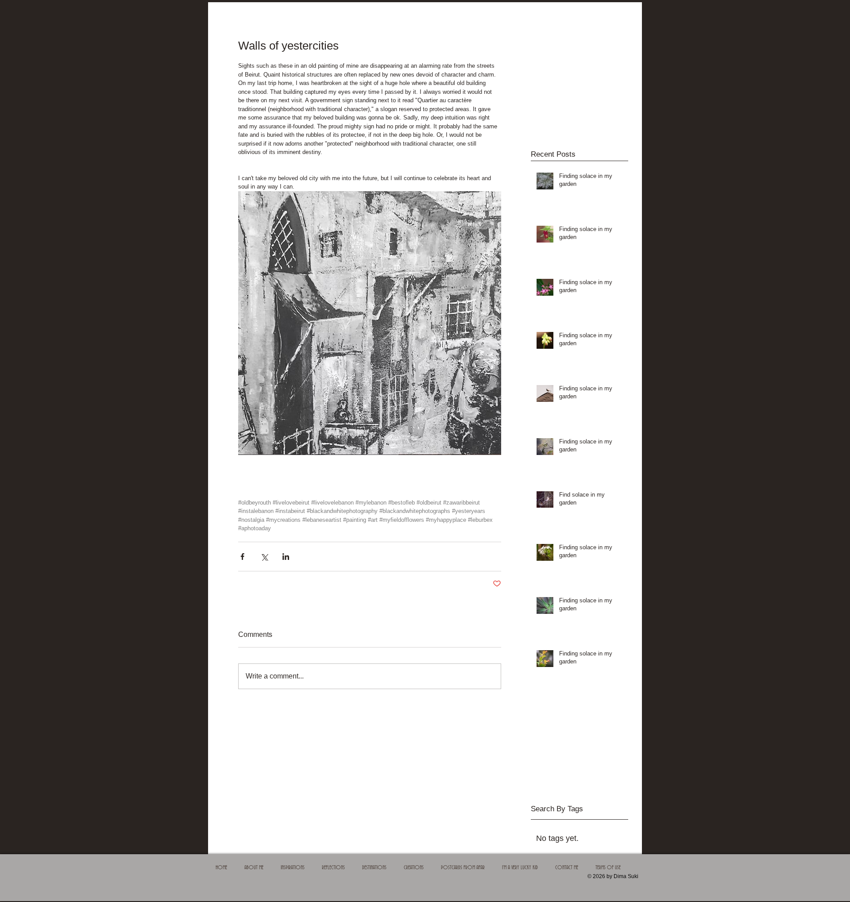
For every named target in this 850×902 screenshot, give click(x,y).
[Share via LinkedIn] (286, 556)
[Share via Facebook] (242, 556)
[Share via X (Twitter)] (264, 556)
